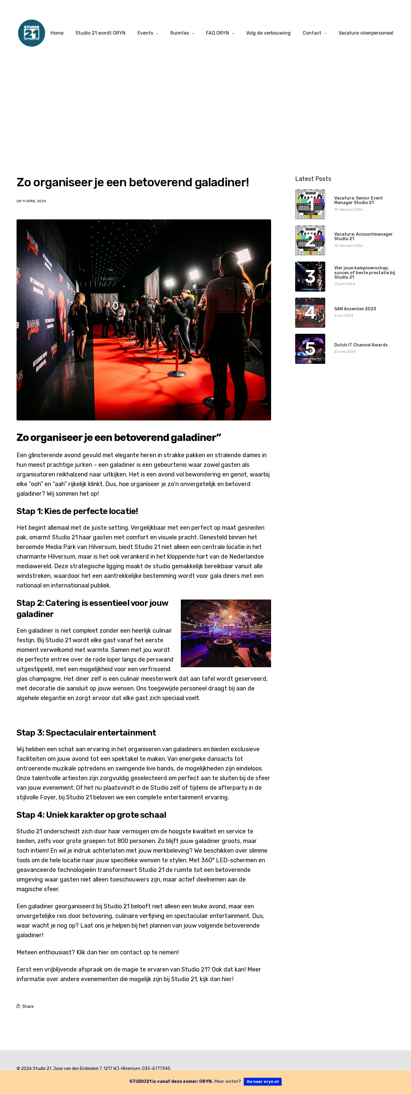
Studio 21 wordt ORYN (100, 33)
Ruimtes (179, 33)
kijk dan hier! (217, 979)
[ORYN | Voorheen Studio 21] (32, 33)
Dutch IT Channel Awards (361, 345)
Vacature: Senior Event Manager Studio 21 (358, 200)
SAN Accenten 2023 (355, 309)
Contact (312, 33)
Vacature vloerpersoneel (365, 33)
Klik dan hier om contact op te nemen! (127, 952)
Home (57, 33)
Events (145, 33)
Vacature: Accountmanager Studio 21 (363, 236)
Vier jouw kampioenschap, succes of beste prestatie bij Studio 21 (364, 273)
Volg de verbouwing (268, 33)
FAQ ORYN (217, 33)
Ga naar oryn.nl (263, 1081)
